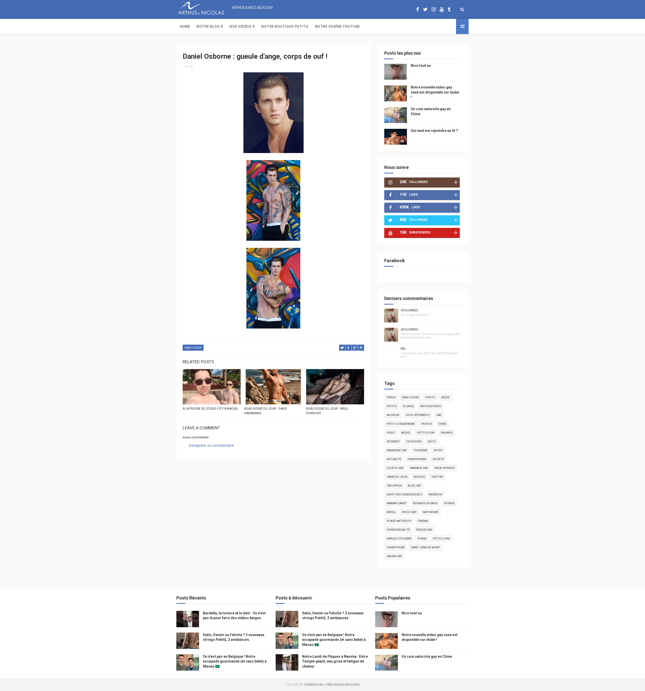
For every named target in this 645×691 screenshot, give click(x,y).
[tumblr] (449, 9)
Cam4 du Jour (397, 476)
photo (430, 397)
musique (393, 415)
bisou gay (409, 512)
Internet (393, 441)
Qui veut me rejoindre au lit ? (434, 131)
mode (445, 397)
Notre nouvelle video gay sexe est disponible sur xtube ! (435, 92)
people (426, 424)
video (391, 432)
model (406, 432)
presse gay (424, 529)
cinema (422, 521)
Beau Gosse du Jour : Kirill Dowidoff (327, 411)
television (414, 441)
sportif (438, 459)
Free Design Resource (343, 684)
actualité (394, 459)
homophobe (396, 547)
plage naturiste (399, 521)
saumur (447, 432)
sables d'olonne (399, 538)
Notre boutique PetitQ (284, 26)
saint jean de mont (425, 547)
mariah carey (397, 503)
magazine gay (397, 450)
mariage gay (419, 468)
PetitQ (392, 406)
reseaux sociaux (425, 503)
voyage (449, 503)
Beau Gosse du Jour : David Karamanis (265, 411)
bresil (391, 512)
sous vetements (418, 415)
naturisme (430, 512)
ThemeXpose (313, 684)
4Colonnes (409, 310)
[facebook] (417, 9)
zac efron (394, 485)
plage (422, 538)
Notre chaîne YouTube (337, 26)
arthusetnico (430, 406)
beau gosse (193, 347)
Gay (439, 415)
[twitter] (425, 9)
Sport (438, 450)
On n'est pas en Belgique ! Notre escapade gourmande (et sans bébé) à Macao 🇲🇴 (235, 661)
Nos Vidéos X (242, 26)
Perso (391, 397)
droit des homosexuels (404, 494)
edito (432, 441)
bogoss (419, 476)
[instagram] (433, 9)
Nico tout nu (421, 66)
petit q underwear (401, 424)
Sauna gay (394, 556)
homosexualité (398, 529)
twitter (437, 476)
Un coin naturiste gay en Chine (427, 656)
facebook (435, 494)
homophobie (417, 459)
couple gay (395, 468)
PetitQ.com (441, 538)
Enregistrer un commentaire (211, 445)
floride (408, 406)
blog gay (414, 485)
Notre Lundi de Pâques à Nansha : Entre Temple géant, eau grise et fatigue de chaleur (335, 661)
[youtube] (441, 9)
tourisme (420, 450)
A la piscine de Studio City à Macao (210, 408)
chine (442, 424)
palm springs (444, 468)
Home (185, 26)
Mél (403, 348)
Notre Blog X (210, 26)
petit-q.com (425, 432)
